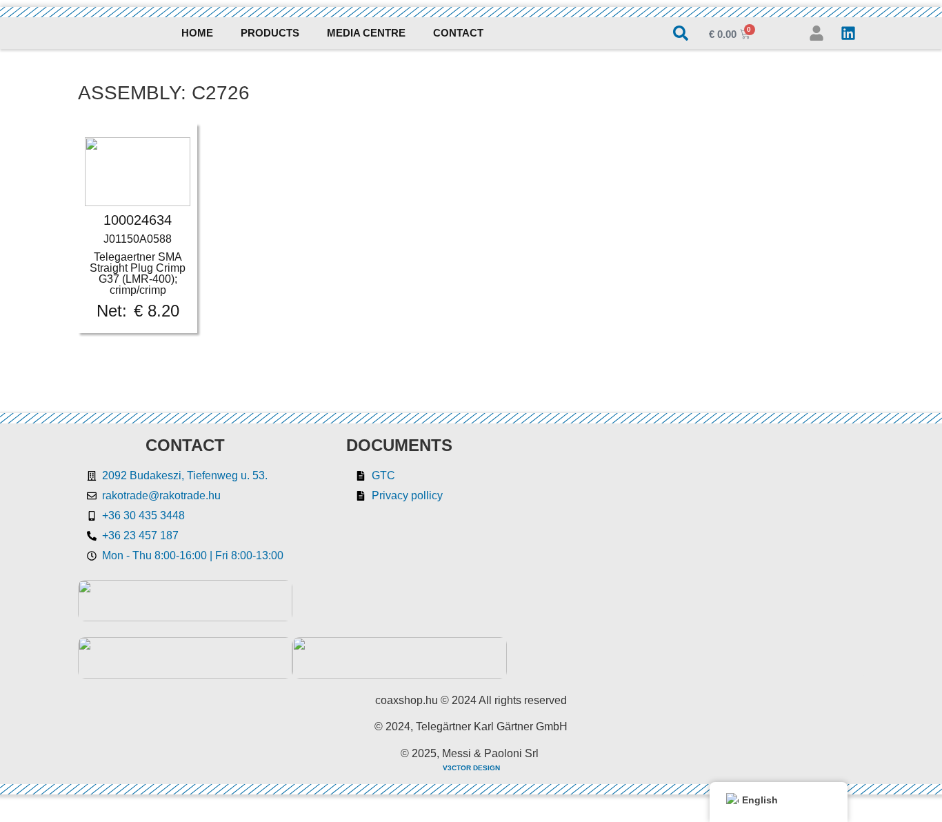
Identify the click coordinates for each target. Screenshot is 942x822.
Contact (458, 33)
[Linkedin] (848, 33)
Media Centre (366, 33)
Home (197, 33)
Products (270, 33)
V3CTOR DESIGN (471, 768)
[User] (816, 33)
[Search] (681, 33)
